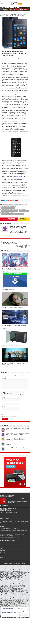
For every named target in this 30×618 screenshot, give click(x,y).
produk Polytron (16, 117)
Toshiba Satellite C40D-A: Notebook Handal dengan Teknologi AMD (21, 246)
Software (2, 557)
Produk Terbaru (3, 543)
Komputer (2, 548)
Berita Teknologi (7, 14)
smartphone (18, 176)
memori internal (5, 120)
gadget (17, 90)
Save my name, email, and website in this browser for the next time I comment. (15, 411)
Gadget (18, 58)
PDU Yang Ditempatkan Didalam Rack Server (13, 345)
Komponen (2, 550)
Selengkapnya (21, 612)
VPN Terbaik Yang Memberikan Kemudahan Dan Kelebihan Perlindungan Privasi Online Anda (14, 326)
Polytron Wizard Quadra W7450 (8, 207)
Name (3, 397)
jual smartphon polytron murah (8, 206)
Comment (4, 378)
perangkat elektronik (9, 65)
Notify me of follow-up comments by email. (12, 414)
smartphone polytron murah (7, 212)
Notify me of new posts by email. (10, 416)
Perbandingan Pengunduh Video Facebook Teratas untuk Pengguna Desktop (14, 288)
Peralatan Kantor (3, 552)
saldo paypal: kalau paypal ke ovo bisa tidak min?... (16, 447)
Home (1, 14)
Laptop (1, 546)
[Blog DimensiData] (15, 3)
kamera (9, 185)
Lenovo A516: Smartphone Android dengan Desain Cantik (10, 242)
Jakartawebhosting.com (20, 562)
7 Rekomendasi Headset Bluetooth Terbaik (12, 307)
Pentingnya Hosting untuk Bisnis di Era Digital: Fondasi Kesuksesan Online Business (13, 269)
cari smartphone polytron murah (11, 204)
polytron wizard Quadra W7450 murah (9, 209)
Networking (2, 555)
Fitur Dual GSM (23, 204)
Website (3, 406)
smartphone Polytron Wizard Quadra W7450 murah (12, 214)
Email (3, 402)
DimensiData (5, 58)
